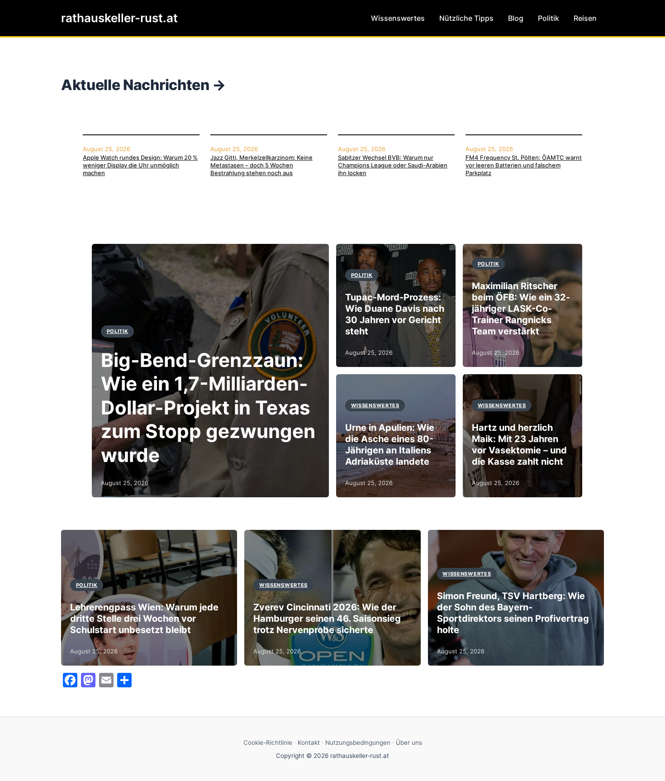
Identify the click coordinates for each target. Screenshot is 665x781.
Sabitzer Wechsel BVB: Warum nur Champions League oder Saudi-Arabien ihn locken (392, 165)
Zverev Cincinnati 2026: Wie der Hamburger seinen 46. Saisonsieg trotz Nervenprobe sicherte (327, 618)
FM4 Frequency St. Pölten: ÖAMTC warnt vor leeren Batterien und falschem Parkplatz (524, 165)
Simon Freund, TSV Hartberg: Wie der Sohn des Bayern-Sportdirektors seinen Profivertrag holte (513, 613)
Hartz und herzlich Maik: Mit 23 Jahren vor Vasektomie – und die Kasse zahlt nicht (519, 444)
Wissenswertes (398, 18)
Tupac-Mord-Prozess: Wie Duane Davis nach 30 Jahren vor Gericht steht (394, 314)
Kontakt (309, 742)
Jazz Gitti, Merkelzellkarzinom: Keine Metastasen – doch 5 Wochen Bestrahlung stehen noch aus (261, 165)
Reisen (585, 18)
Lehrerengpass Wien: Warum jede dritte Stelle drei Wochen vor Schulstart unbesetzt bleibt (144, 618)
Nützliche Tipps (466, 18)
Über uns (409, 742)
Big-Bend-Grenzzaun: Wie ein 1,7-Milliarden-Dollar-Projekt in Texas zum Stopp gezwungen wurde (208, 407)
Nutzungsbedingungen (357, 742)
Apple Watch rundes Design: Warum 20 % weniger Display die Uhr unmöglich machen (140, 165)
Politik (548, 18)
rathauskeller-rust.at (119, 18)
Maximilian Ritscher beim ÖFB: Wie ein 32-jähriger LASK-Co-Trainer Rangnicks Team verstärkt (521, 309)
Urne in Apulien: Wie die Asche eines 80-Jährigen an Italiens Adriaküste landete (389, 444)
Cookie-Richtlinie (267, 742)
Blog (515, 18)
